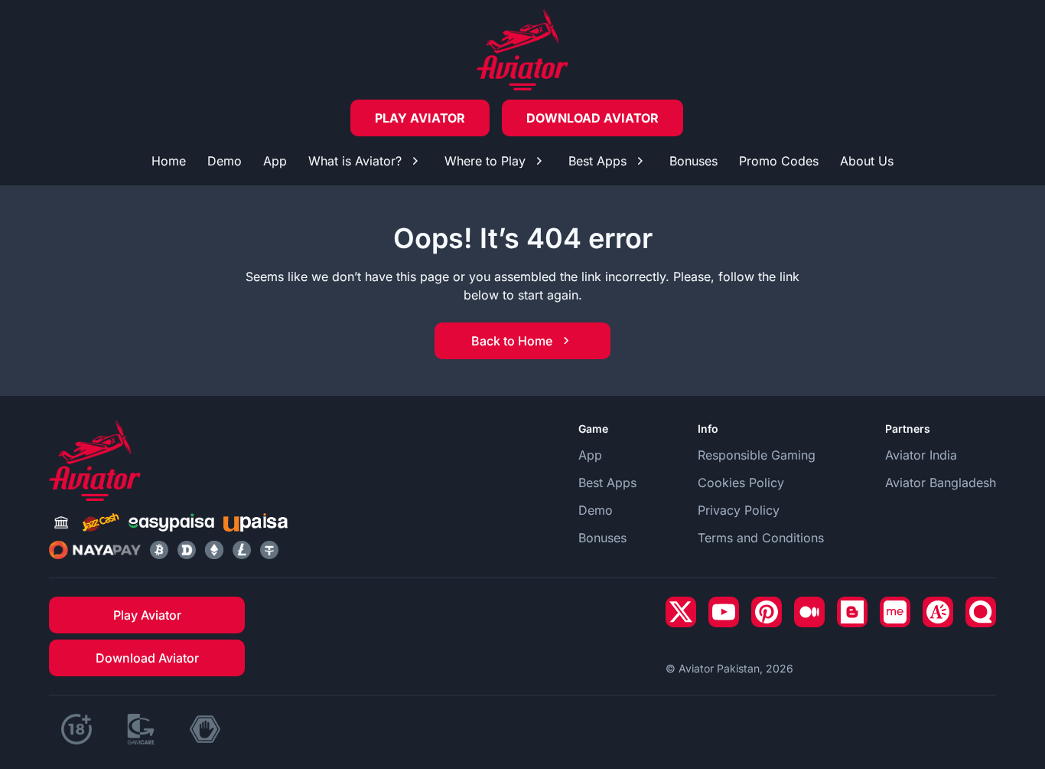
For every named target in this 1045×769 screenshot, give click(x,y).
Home (168, 161)
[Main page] (522, 49)
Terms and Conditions (761, 537)
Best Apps (597, 161)
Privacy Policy (739, 510)
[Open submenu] (415, 161)
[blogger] (852, 612)
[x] (681, 612)
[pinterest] (766, 612)
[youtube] (723, 612)
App (275, 161)
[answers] (938, 612)
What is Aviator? (355, 161)
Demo (224, 161)
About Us (867, 161)
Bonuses (693, 161)
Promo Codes (779, 161)
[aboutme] (895, 612)
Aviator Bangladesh (940, 482)
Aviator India (921, 455)
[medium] (809, 612)
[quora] (980, 612)
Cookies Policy (741, 482)
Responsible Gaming (756, 455)
